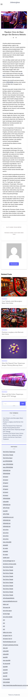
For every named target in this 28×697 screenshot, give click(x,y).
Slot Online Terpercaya (9, 452)
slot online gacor (7, 610)
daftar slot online (7, 632)
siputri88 (5, 511)
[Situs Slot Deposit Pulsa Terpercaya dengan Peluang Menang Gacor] (14, 348)
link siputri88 (6, 679)
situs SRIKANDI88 (8, 467)
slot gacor (5, 476)
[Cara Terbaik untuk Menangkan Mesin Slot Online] (14, 286)
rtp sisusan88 (6, 663)
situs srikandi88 (7, 542)
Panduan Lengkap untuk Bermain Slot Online (12, 333)
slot (4, 620)
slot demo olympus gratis (9, 564)
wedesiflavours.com (8, 517)
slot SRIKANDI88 (7, 461)
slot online (5, 529)
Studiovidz (17, 695)
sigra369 (5, 670)
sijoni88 (5, 676)
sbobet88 (5, 545)
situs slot (5, 648)
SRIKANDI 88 (6, 470)
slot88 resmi (6, 557)
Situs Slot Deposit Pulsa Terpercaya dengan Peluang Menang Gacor (13, 364)
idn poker (5, 548)
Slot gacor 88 (6, 607)
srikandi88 (6, 501)
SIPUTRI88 (6, 514)
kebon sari (6, 604)
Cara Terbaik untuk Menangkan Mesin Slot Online (12, 302)
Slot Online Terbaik (8, 455)
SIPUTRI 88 (6, 508)
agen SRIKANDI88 (8, 464)
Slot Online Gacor (7, 458)
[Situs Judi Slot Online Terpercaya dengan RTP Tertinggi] (14, 379)
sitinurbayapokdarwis (8, 598)
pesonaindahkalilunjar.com (10, 601)
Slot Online (7, 14)
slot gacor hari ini (7, 635)
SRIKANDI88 (9, 82)
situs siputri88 (6, 660)
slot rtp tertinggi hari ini (9, 561)
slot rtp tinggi (6, 613)
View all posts (14, 264)
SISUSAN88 (6, 682)
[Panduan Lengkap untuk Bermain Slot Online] (14, 317)
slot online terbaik (7, 617)
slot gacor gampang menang (10, 645)
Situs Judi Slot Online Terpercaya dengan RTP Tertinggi (12, 395)
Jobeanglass (15, 2)
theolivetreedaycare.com (9, 641)
